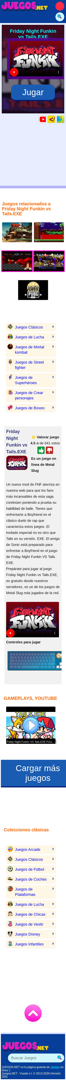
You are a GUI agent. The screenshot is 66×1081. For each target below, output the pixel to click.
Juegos (55, 1067)
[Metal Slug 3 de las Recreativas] (17, 235)
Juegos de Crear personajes (29, 395)
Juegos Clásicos (29, 327)
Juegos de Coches (31, 879)
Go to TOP (33, 1013)
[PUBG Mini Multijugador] (33, 292)
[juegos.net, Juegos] (24, 6)
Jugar (33, 92)
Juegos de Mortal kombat (29, 350)
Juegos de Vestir (29, 924)
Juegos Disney (27, 934)
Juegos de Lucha (29, 337)
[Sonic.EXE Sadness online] (49, 235)
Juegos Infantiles (29, 944)
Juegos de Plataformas (25, 892)
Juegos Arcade (27, 849)
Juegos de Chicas (30, 914)
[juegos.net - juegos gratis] (25, 1046)
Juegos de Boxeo (30, 408)
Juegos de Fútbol (29, 869)
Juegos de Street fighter (29, 365)
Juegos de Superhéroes (26, 380)
